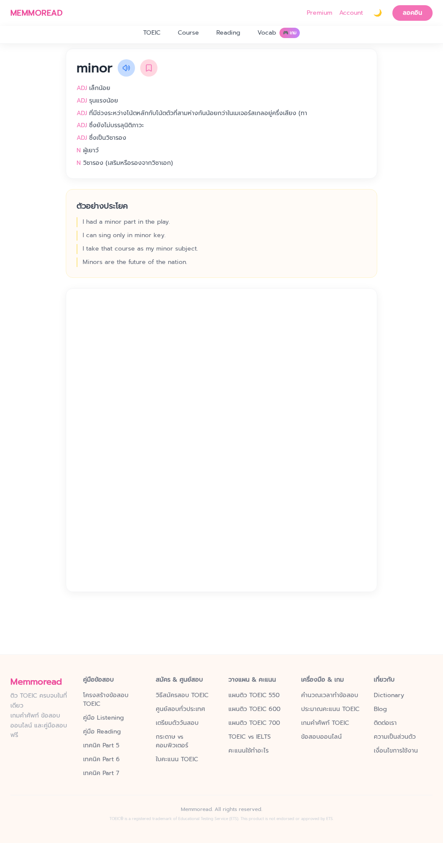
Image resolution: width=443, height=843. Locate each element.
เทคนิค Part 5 (101, 745)
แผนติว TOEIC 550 (253, 695)
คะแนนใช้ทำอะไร (248, 750)
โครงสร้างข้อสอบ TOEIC (105, 699)
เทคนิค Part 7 (101, 773)
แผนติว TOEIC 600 (254, 709)
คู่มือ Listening (103, 718)
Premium (319, 13)
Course (188, 32)
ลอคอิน (412, 12)
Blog (380, 709)
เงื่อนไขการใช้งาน (396, 750)
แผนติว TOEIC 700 (254, 723)
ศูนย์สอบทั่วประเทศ (180, 709)
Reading (228, 32)
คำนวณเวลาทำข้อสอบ (329, 695)
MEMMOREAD (36, 13)
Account (351, 13)
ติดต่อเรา (385, 723)
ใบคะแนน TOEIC (177, 759)
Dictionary (389, 695)
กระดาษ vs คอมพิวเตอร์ (172, 741)
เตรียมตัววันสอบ (177, 723)
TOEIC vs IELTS (249, 737)
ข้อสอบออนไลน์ (321, 737)
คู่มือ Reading (102, 731)
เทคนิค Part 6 (101, 759)
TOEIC (152, 32)
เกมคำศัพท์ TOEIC (325, 723)
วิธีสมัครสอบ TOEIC (182, 695)
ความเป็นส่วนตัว (395, 737)
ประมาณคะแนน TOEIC (330, 709)
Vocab (276, 32)
